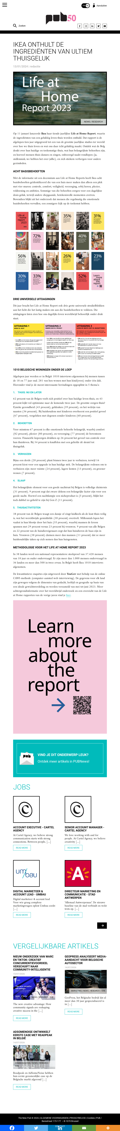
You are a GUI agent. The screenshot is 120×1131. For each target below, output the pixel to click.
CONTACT (60, 1126)
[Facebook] (80, 26)
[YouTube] (104, 26)
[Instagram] (86, 26)
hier (68, 595)
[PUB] (61, 19)
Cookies (91, 1118)
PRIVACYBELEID (78, 1118)
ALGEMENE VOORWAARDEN (54, 1118)
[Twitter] (98, 26)
